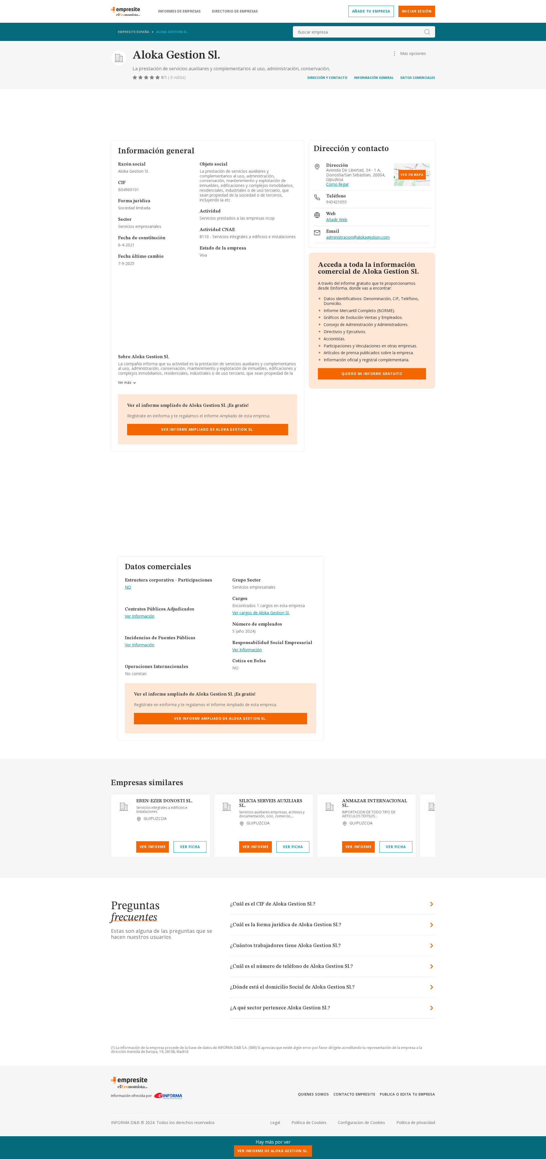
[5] (158, 77)
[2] (141, 77)
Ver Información (139, 616)
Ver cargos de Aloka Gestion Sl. (260, 613)
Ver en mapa (412, 175)
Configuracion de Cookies (361, 1122)
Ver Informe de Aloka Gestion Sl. (273, 1150)
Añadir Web (336, 219)
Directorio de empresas (235, 11)
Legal (275, 1122)
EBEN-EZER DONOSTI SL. (164, 801)
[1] (135, 77)
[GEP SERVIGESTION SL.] (432, 807)
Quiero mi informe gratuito (372, 373)
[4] (152, 77)
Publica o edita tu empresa (407, 1094)
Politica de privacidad (415, 1122)
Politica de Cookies (308, 1122)
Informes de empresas (179, 11)
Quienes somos (313, 1094)
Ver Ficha (190, 846)
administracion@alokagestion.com (358, 237)
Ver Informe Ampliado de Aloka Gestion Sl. (207, 429)
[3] (147, 77)
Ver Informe (153, 846)
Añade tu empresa (371, 11)
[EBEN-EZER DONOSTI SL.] (124, 807)
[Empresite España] (127, 11)
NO (128, 587)
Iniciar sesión (417, 11)
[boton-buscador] (427, 32)
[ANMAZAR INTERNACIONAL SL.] (330, 807)
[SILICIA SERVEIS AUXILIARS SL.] (227, 807)
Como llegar (337, 184)
